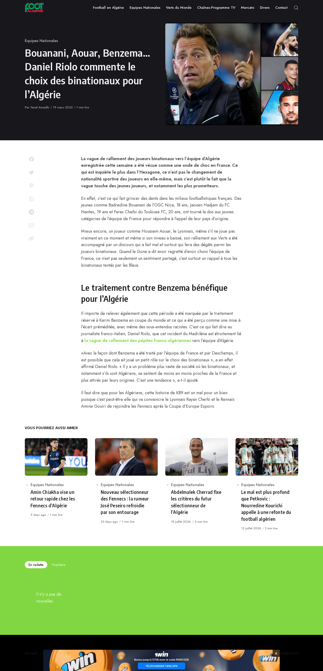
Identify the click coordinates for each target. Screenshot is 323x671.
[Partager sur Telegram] (31, 212)
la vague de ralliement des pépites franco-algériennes (137, 341)
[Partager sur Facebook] (31, 159)
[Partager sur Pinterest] (31, 185)
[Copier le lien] (31, 238)
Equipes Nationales (41, 40)
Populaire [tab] (58, 564)
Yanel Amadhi (40, 107)
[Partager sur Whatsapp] (31, 198)
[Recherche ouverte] (296, 7)
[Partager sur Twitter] (31, 172)
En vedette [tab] (36, 564)
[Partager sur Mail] (31, 225)
